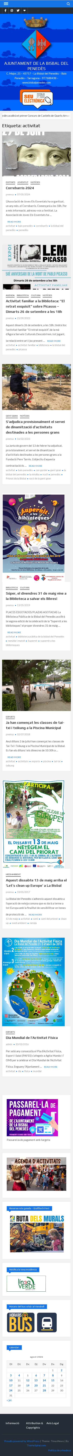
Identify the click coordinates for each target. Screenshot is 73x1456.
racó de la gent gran (40, 478)
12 (27, 1380)
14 (44, 1380)
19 (27, 1385)
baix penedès (25, 225)
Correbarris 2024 (20, 188)
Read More (14, 221)
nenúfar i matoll (16, 640)
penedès (23, 229)
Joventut (22, 182)
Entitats (10, 182)
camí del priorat (49, 918)
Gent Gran (12, 415)
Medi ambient (13, 874)
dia (19, 1071)
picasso (23, 349)
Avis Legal (52, 1423)
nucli (45, 474)
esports (36, 761)
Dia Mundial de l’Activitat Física (32, 1038)
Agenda (10, 295)
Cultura (35, 295)
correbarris (42, 225)
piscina (47, 761)
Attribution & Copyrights (34, 1425)
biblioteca (44, 344)
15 (52, 1380)
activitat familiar (27, 344)
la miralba (34, 474)
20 (36, 1385)
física (27, 1071)
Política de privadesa (59, 1450)
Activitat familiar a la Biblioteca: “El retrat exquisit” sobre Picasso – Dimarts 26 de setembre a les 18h (35, 306)
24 (10, 1390)
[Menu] (5, 3)
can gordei (41, 470)
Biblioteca (23, 295)
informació (12, 1423)
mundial (37, 1071)
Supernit (32, 640)
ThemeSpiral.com (36, 1445)
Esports (10, 716)
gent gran (55, 470)
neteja (33, 922)
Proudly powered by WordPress (22, 1441)
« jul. (9, 1400)
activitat (10, 225)
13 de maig (12, 918)
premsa (10, 194)
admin (9, 1044)
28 (44, 1390)
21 (44, 1385)
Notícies (35, 182)
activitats (23, 761)
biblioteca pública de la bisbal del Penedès (41, 636)
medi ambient (19, 922)
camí (35, 918)
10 (10, 1380)
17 (10, 1385)
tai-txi (57, 761)
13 (36, 1380)
